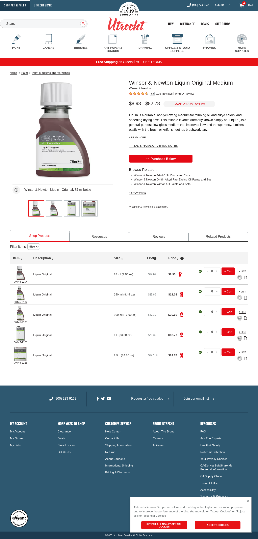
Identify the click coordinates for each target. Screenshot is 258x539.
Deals (205, 24)
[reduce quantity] (208, 271)
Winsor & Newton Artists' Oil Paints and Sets (162, 175)
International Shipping (119, 465)
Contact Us (112, 438)
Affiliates (158, 445)
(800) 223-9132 (200, 5)
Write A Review (184, 93)
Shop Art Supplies (15, 5)
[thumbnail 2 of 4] (54, 208)
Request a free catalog (147, 398)
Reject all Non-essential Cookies (164, 525)
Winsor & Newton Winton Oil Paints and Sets (162, 184)
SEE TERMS (152, 62)
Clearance (187, 24)
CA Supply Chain (211, 476)
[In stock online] (201, 271)
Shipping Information (118, 445)
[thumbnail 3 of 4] (72, 208)
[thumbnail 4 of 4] (89, 208)
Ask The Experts (210, 438)
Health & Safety (210, 445)
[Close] (248, 501)
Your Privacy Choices (213, 458)
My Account (17, 431)
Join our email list (196, 398)
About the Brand (164, 431)
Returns (110, 452)
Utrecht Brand (43, 5)
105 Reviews (164, 93)
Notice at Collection (212, 452)
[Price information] (180, 274)
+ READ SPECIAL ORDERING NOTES (153, 145)
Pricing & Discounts (117, 472)
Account (220, 4)
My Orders (17, 438)
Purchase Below (163, 159)
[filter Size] (34, 247)
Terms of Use (209, 483)
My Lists (15, 445)
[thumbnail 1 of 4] (36, 208)
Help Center (113, 431)
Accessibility (208, 489)
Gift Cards (223, 24)
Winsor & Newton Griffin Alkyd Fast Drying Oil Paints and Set (172, 179)
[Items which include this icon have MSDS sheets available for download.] (245, 278)
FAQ (203, 431)
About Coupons (115, 458)
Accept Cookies (218, 525)
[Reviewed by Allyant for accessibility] (19, 526)
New (171, 24)
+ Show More (137, 192)
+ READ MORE (137, 137)
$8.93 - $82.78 (144, 103)
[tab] (40, 236)
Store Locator (66, 445)
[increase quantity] (217, 271)
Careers (158, 438)
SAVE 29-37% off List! (189, 104)
